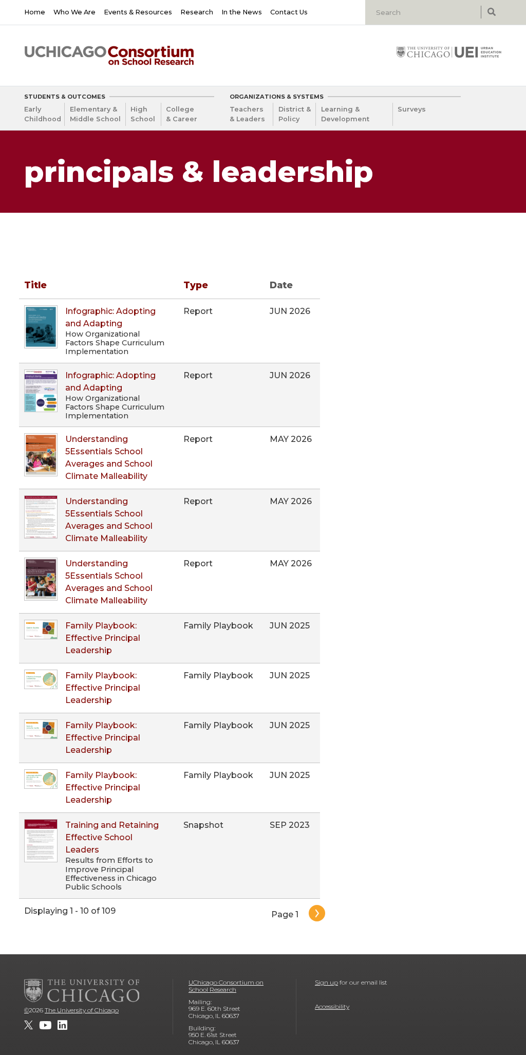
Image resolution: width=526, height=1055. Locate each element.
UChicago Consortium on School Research (226, 985)
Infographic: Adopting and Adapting (110, 317)
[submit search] (491, 12)
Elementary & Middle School (95, 114)
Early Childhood (42, 114)
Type (195, 285)
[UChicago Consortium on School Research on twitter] (28, 1025)
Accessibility (332, 1006)
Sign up (326, 982)
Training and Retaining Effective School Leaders (112, 837)
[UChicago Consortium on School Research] (109, 55)
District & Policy (294, 114)
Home (34, 12)
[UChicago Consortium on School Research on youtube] (45, 1025)
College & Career (181, 114)
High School (142, 114)
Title (35, 285)
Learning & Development (345, 114)
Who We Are (74, 12)
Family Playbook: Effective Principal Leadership (102, 638)
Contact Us (289, 12)
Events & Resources (138, 12)
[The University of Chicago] (81, 990)
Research (196, 12)
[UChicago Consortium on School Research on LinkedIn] (62, 1025)
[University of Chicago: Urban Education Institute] (449, 52)
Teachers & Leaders (247, 114)
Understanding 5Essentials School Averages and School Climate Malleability (109, 457)
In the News (241, 12)
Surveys (412, 109)
